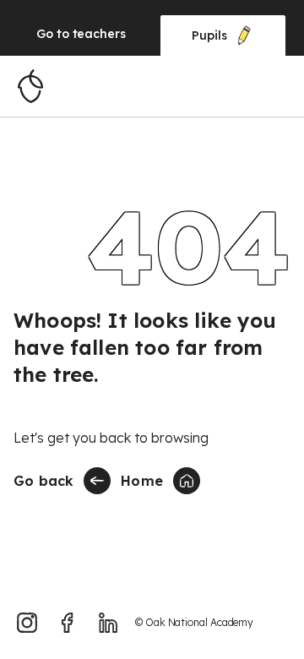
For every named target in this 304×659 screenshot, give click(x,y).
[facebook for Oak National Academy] (67, 622)
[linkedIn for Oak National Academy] (108, 622)
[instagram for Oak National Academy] (27, 622)
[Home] (30, 86)
